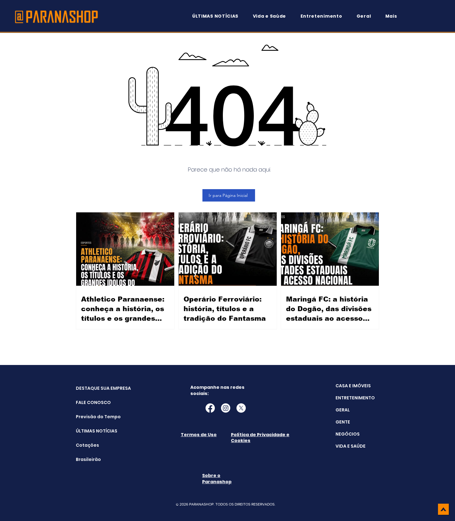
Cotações (87, 445)
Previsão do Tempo (91, 417)
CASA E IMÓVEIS (353, 386)
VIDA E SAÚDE (351, 446)
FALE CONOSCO (91, 402)
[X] (241, 408)
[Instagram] (225, 408)
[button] (394, 16)
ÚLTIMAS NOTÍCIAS (91, 431)
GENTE (343, 422)
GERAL (343, 410)
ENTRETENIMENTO (355, 398)
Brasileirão (88, 459)
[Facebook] (210, 408)
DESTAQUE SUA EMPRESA (91, 388)
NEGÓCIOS (348, 434)
